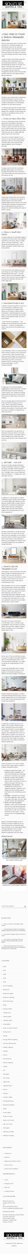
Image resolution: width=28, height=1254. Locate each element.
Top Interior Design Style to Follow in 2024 (14, 934)
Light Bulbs (6, 1082)
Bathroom (6, 989)
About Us (7, 1157)
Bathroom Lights (8, 993)
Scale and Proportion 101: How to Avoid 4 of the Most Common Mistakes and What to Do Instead (13, 947)
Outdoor (5, 1093)
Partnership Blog (8, 1101)
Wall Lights (6, 1128)
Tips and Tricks (7, 1124)
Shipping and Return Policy (12, 1161)
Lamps (5, 1066)
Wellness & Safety (8, 1131)
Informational (7, 1059)
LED (4, 1070)
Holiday (5, 1051)
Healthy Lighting (8, 1047)
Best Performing (8, 1001)
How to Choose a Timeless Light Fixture (12, 924)
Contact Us (7, 1153)
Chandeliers (7, 1024)
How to (5, 1055)
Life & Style (6, 1078)
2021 (4, 970)
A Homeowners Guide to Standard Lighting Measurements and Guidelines (14, 929)
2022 (4, 974)
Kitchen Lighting (8, 1062)
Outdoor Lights (7, 1097)
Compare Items (9, 1191)
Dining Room (7, 1032)
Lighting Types (7, 1085)
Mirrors (5, 1089)
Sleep (5, 1109)
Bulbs (5, 1005)
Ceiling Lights (7, 1016)
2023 (4, 978)
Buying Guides (7, 1009)
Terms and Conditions (11, 1169)
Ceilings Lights (7, 1020)
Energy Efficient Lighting (10, 1039)
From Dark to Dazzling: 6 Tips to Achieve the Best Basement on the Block (12, 941)
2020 (4, 966)
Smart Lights (7, 1112)
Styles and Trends (8, 1120)
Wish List (7, 1187)
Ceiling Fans (7, 1013)
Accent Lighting (8, 986)
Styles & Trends (8, 1116)
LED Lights (6, 1074)
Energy (5, 1036)
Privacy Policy (8, 1165)
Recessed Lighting (8, 1105)
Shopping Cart (8, 1183)
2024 (4, 982)
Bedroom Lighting (8, 997)
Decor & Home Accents (10, 1028)
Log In (6, 1180)
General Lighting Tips (9, 1043)
